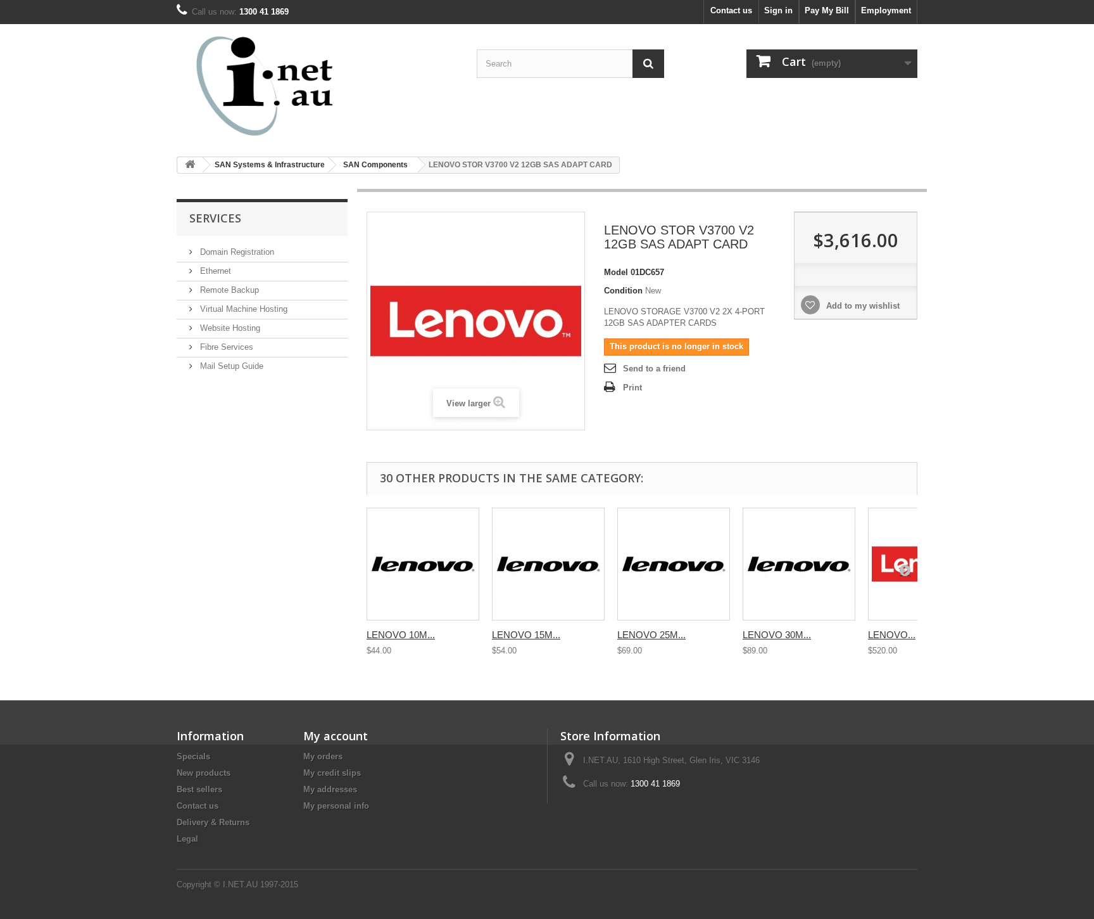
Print (632, 387)
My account (335, 735)
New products (203, 773)
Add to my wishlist (862, 306)
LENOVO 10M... (401, 634)
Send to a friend (654, 368)
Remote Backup (228, 290)
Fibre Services (225, 347)
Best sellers (199, 789)
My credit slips (332, 773)
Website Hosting (229, 328)
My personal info (336, 806)
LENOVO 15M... (526, 634)
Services (215, 218)
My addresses (330, 789)
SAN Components (375, 164)
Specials (193, 756)
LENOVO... (891, 634)
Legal (187, 839)
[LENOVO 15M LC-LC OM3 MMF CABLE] (548, 564)
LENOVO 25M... (651, 634)
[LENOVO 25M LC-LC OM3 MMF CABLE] (673, 564)
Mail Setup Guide (230, 366)
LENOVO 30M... (777, 634)
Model (616, 272)
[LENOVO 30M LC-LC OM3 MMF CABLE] (799, 564)
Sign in (778, 10)
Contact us (731, 10)
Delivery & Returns (213, 822)
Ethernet (214, 271)
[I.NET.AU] (294, 86)
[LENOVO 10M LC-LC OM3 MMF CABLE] (423, 564)
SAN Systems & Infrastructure (270, 164)
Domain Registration (236, 252)
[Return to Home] (190, 165)
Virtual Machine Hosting (242, 309)
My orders (323, 756)
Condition (623, 290)
